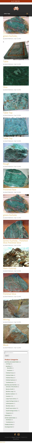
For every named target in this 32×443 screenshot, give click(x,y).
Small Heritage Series (11, 410)
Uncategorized (9, 427)
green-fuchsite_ (10, 36)
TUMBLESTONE (9, 424)
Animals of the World (11, 386)
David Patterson (9, 38)
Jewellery (8, 366)
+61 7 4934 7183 (16, 1)
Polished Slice (9, 293)
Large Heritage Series (11, 401)
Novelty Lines (9, 406)
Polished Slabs (10, 375)
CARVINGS (7, 415)
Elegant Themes (15, 437)
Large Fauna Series (11, 398)
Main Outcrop (9, 268)
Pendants (9, 370)
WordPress (16, 439)
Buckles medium (10, 394)
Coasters (8, 396)
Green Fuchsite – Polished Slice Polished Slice (15, 241)
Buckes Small (9, 389)
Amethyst (8, 419)
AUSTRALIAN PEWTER (10, 385)
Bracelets (9, 368)
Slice (5, 87)
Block (5, 345)
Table (5, 61)
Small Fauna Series (11, 408)
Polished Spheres (10, 380)
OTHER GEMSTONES (10, 418)
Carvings (8, 364)
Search (6, 355)
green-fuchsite (10, 215)
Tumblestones (10, 382)
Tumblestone (9, 422)
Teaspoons (9, 413)
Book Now (2, 442)
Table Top (7, 112)
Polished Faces (10, 373)
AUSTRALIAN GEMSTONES (12, 362)
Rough (6, 163)
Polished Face (9, 189)
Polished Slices (10, 377)
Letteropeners (10, 403)
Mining (6, 319)
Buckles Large (9, 391)
